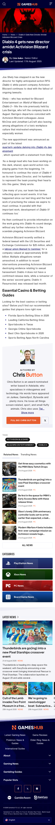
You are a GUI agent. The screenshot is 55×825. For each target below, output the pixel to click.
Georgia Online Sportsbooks (24, 328)
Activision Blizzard (17, 439)
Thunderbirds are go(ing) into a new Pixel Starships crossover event (34, 482)
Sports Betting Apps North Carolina (28, 337)
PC (34, 471)
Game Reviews (40, 735)
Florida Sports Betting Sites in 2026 (28, 315)
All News (27, 545)
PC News (19, 585)
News (13, 35)
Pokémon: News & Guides (15, 742)
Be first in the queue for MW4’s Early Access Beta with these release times (34, 498)
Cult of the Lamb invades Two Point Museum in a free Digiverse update (14, 702)
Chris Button (18, 58)
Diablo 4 (43, 445)
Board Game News (24, 596)
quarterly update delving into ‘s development (27, 149)
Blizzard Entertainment (20, 445)
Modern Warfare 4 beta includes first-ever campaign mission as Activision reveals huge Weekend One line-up (35, 531)
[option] (15, 696)
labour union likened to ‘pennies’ (23, 248)
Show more (27, 412)
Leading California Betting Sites (26, 319)
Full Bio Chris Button (23, 420)
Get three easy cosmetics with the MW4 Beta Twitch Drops (34, 465)
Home (4, 35)
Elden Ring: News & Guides (40, 742)
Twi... (41, 408)
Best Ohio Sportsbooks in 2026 (26, 333)
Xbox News (20, 574)
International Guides (15, 748)
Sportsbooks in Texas (20, 324)
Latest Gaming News (15, 735)
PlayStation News (23, 563)
